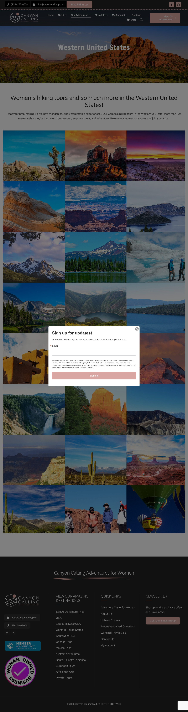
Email (55, 346)
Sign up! (94, 375)
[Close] (137, 329)
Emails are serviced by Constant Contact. (78, 367)
